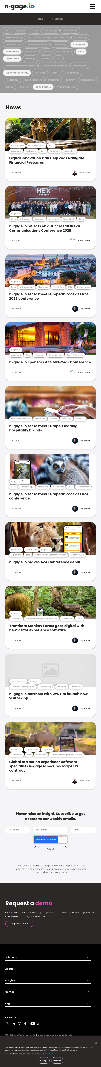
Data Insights (64, 51)
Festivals (40, 72)
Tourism (24, 86)
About (9, 968)
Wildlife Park (70, 30)
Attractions (12, 51)
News (13, 107)
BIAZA (46, 51)
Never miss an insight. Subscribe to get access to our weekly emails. (50, 816)
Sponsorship (88, 79)
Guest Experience (37, 44)
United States (43, 86)
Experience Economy (17, 72)
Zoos (35, 30)
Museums (53, 79)
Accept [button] (43, 1060)
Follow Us (10, 1017)
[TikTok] (40, 1025)
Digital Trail (12, 58)
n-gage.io (20, 30)
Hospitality (12, 79)
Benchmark (79, 65)
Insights (10, 980)
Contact (10, 991)
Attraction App (14, 37)
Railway (70, 79)
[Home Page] (20, 6)
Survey (9, 86)
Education (31, 51)
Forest (55, 72)
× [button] (95, 1043)
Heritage (30, 58)
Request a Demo (19, 923)
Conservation (13, 44)
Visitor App (80, 37)
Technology (60, 44)
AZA (58, 58)
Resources (57, 18)
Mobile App (50, 30)
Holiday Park (72, 72)
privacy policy (60, 872)
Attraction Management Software (48, 37)
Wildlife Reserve (66, 86)
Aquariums (79, 44)
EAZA (81, 51)
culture (46, 58)
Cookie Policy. (51, 1054)
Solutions (11, 957)
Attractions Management (20, 65)
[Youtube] (34, 1025)
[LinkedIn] (15, 1025)
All (7, 30)
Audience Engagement (54, 65)
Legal (8, 1003)
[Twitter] (8, 1025)
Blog (40, 18)
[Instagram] (21, 1025)
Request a (28, 903)
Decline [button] (57, 1060)
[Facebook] (27, 1025)
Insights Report (33, 79)
